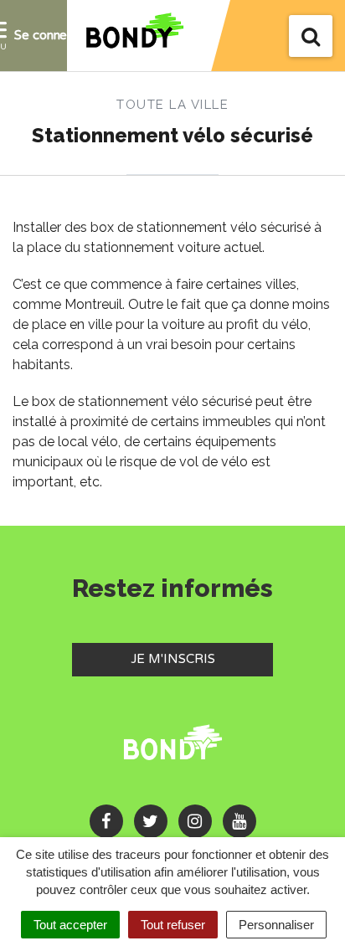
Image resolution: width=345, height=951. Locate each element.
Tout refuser (173, 925)
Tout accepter (70, 925)
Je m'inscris (202, 658)
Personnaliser (276, 925)
